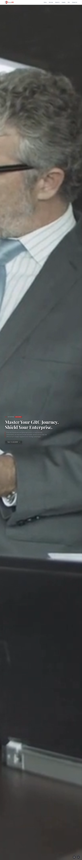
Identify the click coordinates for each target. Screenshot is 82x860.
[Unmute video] (78, 857)
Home (45, 2)
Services (51, 2)
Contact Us (74, 2)
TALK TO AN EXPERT (13, 442)
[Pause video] (74, 857)
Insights (63, 2)
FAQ (69, 2)
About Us (57, 2)
